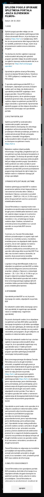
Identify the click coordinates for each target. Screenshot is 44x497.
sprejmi (22, 488)
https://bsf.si (16, 39)
